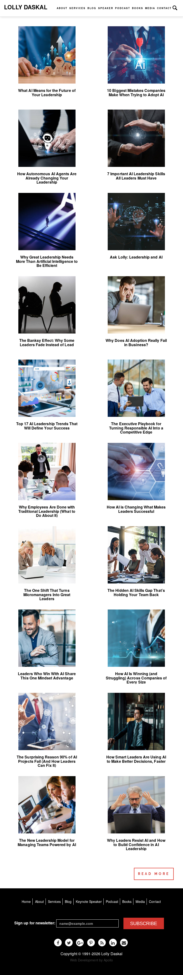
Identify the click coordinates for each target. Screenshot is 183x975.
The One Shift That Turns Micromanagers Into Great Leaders (46, 594)
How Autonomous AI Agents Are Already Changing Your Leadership (46, 178)
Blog (91, 8)
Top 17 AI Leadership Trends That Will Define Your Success (47, 426)
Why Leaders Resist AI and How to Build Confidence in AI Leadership (136, 844)
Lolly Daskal (25, 7)
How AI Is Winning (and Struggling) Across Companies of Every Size (136, 678)
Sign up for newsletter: (34, 923)
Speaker (105, 8)
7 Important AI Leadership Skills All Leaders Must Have (136, 176)
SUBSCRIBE (143, 923)
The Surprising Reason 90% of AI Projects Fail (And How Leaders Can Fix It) (47, 761)
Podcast (122, 8)
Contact (164, 8)
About (62, 8)
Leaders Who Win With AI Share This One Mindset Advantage (47, 676)
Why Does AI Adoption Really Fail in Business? (136, 342)
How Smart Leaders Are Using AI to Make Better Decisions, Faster (136, 759)
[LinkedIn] (113, 942)
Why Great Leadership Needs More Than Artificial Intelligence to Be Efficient (47, 261)
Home (26, 901)
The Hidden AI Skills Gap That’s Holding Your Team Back (136, 592)
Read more (154, 874)
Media (150, 8)
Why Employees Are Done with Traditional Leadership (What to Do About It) (46, 511)
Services (77, 8)
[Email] (124, 942)
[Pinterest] (91, 942)
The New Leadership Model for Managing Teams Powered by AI (47, 842)
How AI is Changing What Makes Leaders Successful (136, 509)
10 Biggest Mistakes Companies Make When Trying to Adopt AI (136, 92)
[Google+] (80, 942)
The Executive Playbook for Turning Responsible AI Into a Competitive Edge (136, 428)
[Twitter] (69, 942)
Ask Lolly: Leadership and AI (136, 257)
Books (137, 8)
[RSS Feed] (102, 942)
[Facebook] (58, 942)
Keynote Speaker (89, 901)
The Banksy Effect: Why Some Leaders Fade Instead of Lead (46, 342)
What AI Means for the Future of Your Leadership (47, 92)
